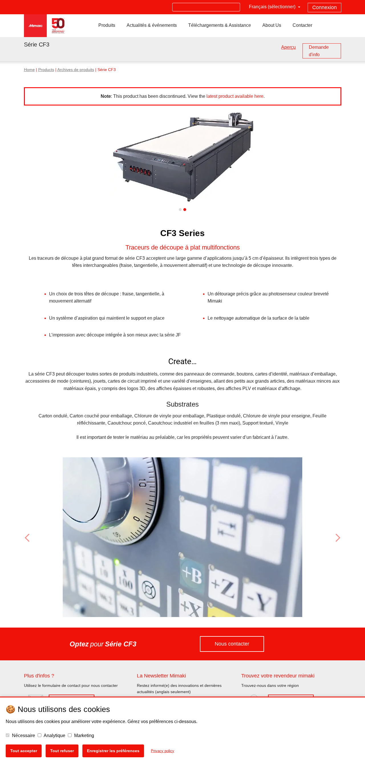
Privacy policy (162, 751)
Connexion (324, 7)
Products (46, 70)
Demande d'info (319, 51)
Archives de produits (75, 70)
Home (29, 70)
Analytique (54, 735)
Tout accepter (23, 750)
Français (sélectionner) (273, 6)
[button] (48, 538)
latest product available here (234, 96)
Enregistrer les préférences (113, 750)
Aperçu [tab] (288, 47)
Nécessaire (23, 735)
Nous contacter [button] (232, 644)
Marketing (83, 735)
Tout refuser (62, 750)
